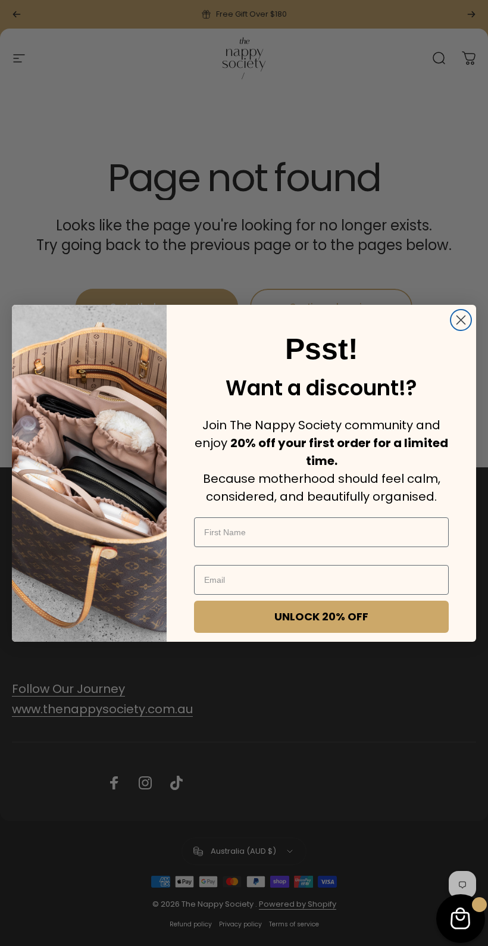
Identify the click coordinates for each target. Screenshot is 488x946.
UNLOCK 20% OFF (321, 616)
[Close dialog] (461, 320)
